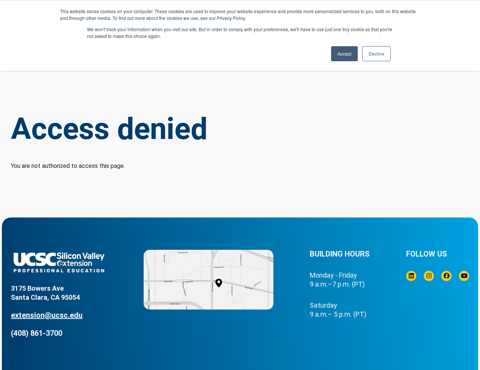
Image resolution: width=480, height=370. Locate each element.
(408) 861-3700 (36, 333)
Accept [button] (344, 53)
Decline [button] (376, 53)
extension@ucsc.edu (46, 315)
